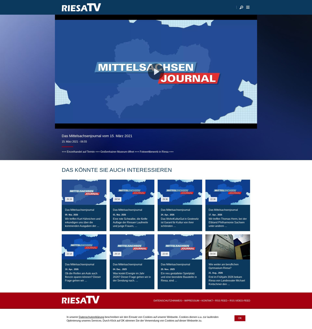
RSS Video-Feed (240, 300)
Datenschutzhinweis (168, 300)
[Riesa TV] (81, 7)
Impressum (191, 300)
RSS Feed (221, 300)
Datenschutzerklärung (91, 317)
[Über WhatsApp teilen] (240, 147)
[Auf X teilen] (233, 147)
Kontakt (207, 300)
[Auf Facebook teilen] (227, 147)
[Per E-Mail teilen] (247, 147)
